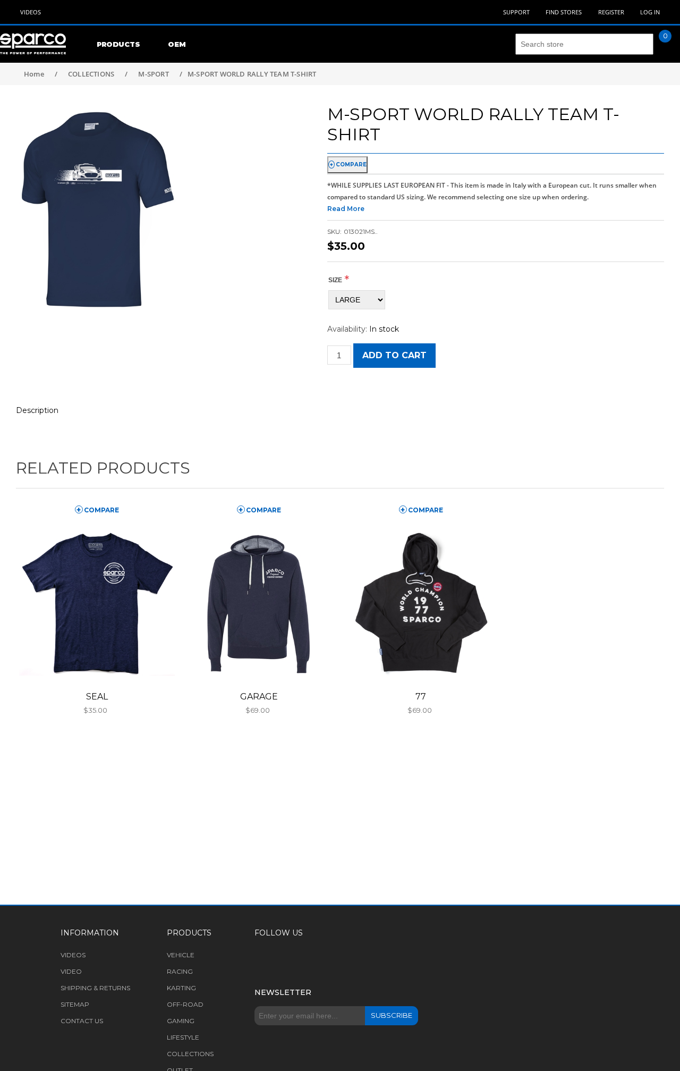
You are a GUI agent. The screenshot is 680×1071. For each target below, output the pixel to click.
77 (420, 696)
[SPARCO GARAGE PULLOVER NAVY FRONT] (259, 603)
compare (351, 164)
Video (71, 971)
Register (611, 12)
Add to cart (394, 355)
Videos (30, 12)
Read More (345, 209)
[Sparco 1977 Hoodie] (421, 603)
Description (37, 410)
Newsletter (282, 992)
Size (335, 280)
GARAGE (259, 696)
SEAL (97, 696)
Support (516, 12)
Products (118, 44)
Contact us (82, 1021)
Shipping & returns (95, 988)
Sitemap (75, 1004)
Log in (650, 12)
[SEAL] (97, 603)
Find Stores (564, 12)
